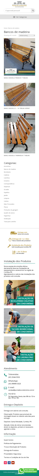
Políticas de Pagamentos (12, 443)
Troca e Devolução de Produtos (15, 447)
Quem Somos (8, 440)
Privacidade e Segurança (12, 454)
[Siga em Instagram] (5, 462)
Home (5, 28)
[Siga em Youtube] (12, 462)
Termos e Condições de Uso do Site (16, 457)
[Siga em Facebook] (9, 462)
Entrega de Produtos (11, 450)
